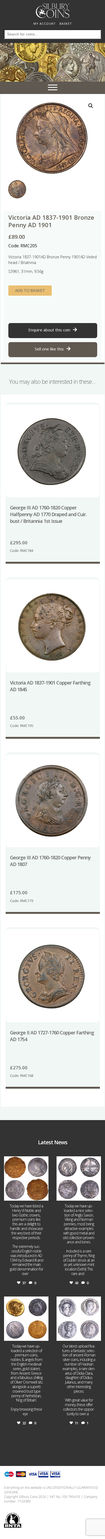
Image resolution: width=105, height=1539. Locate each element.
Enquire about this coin (49, 329)
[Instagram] (43, 1196)
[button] (91, 106)
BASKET (66, 23)
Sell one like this (49, 349)
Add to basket (30, 290)
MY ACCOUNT (44, 23)
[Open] (26, 1178)
